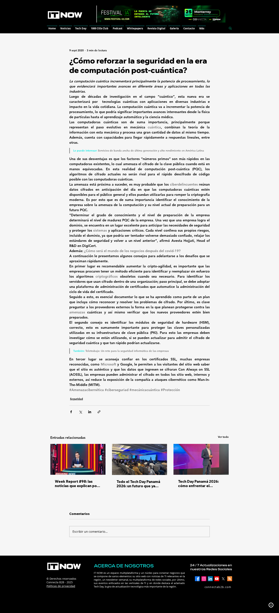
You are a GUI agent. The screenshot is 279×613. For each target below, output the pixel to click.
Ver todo (223, 437)
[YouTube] (216, 578)
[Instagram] (203, 578)
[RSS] (229, 578)
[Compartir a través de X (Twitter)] (80, 412)
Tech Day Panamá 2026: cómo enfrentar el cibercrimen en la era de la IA (201, 483)
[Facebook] (197, 578)
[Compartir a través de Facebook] (71, 412)
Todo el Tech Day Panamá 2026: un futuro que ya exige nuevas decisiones (138, 483)
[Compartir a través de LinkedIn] (89, 412)
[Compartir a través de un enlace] (99, 412)
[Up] (271, 605)
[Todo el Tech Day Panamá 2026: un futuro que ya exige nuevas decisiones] (139, 459)
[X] (223, 578)
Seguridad (76, 399)
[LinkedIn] (210, 578)
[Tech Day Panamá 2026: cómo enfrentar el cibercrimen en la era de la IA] (201, 459)
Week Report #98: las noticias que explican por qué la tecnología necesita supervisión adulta (78, 483)
